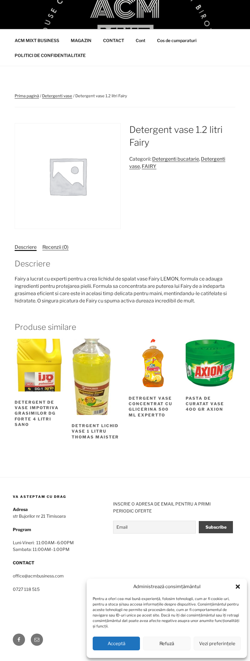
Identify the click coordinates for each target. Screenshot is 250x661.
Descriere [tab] (26, 247)
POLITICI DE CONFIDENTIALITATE (50, 55)
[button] (238, 587)
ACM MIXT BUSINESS (37, 40)
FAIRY (149, 166)
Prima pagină (27, 95)
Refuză (166, 643)
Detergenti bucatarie (175, 159)
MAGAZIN (81, 40)
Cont (140, 40)
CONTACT (113, 40)
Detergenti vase (57, 95)
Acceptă (116, 643)
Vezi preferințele (217, 643)
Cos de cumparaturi (177, 40)
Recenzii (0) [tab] (55, 247)
